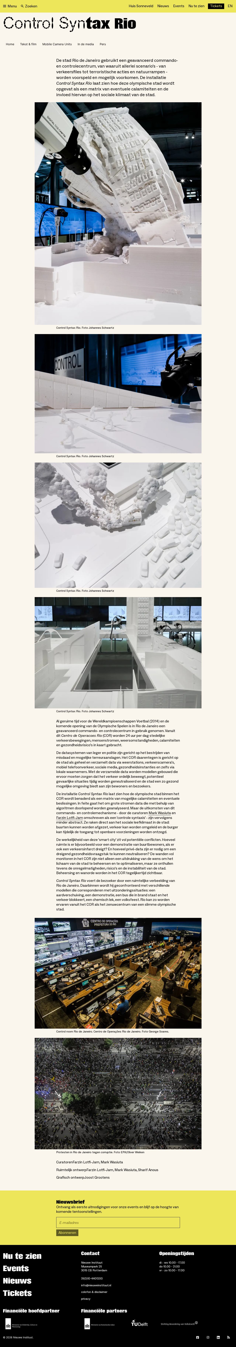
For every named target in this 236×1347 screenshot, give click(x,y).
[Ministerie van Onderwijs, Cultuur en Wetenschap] (21, 1323)
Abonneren (67, 1232)
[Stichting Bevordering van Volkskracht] (179, 1323)
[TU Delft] (139, 1323)
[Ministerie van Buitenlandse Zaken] (99, 1323)
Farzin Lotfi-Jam (69, 817)
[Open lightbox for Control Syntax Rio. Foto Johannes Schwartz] (118, 213)
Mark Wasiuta (160, 813)
